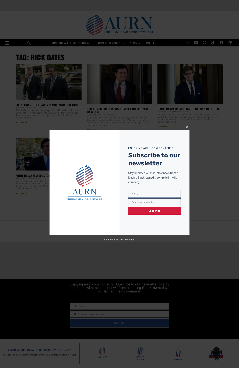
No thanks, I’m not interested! (119, 239)
